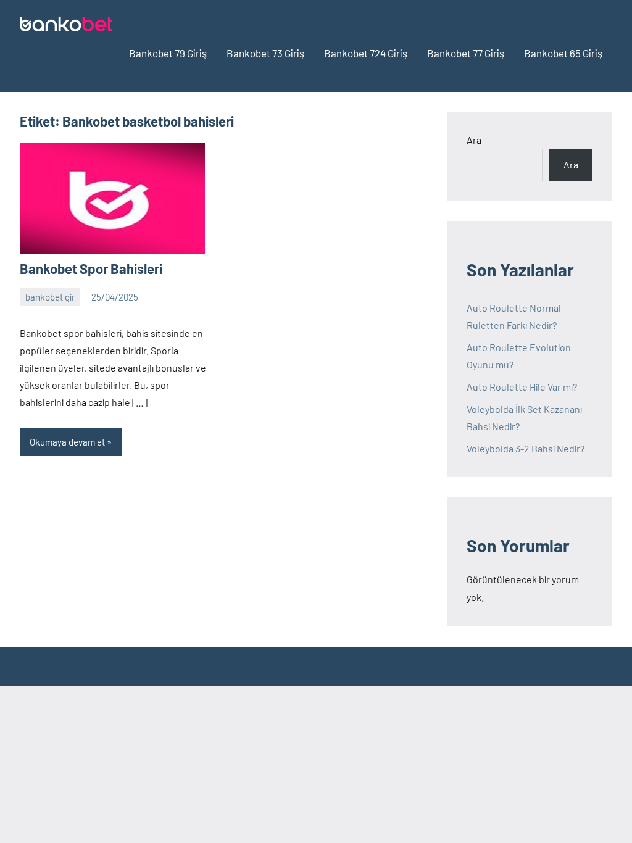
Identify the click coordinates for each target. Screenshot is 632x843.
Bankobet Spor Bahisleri (91, 268)
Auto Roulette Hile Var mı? (522, 386)
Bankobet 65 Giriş (563, 53)
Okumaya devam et (67, 441)
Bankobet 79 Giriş (168, 53)
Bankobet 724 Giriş (365, 53)
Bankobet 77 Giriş (465, 53)
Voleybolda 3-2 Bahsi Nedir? (525, 448)
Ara (474, 140)
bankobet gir (50, 296)
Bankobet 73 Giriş (265, 53)
